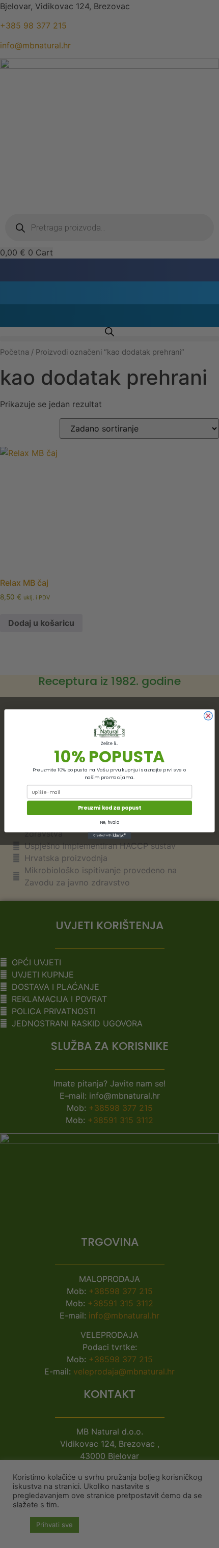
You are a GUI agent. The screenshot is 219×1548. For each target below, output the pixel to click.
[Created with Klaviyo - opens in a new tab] (109, 835)
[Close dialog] (208, 715)
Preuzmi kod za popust (109, 808)
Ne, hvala (109, 822)
